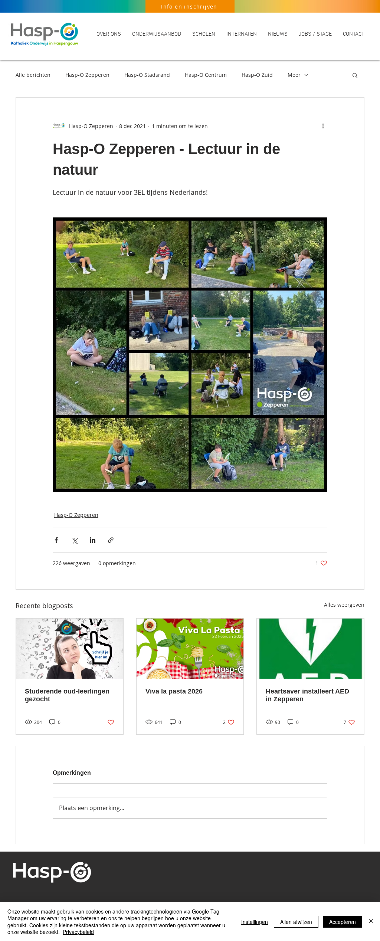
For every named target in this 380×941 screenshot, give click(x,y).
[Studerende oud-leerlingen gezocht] (69, 649)
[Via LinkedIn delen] (92, 540)
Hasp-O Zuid (257, 74)
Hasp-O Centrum (206, 74)
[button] (109, 34)
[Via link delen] (110, 540)
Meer (294, 74)
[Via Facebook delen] (56, 540)
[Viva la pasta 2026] (190, 649)
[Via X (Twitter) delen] (74, 540)
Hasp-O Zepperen (87, 74)
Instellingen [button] (254, 921)
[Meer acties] (322, 125)
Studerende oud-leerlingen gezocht (67, 695)
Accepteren (342, 921)
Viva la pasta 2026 (174, 691)
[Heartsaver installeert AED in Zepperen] (310, 649)
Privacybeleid (78, 931)
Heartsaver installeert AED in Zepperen (307, 695)
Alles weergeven (344, 604)
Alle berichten (33, 74)
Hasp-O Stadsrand (147, 74)
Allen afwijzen (296, 921)
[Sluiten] (371, 921)
